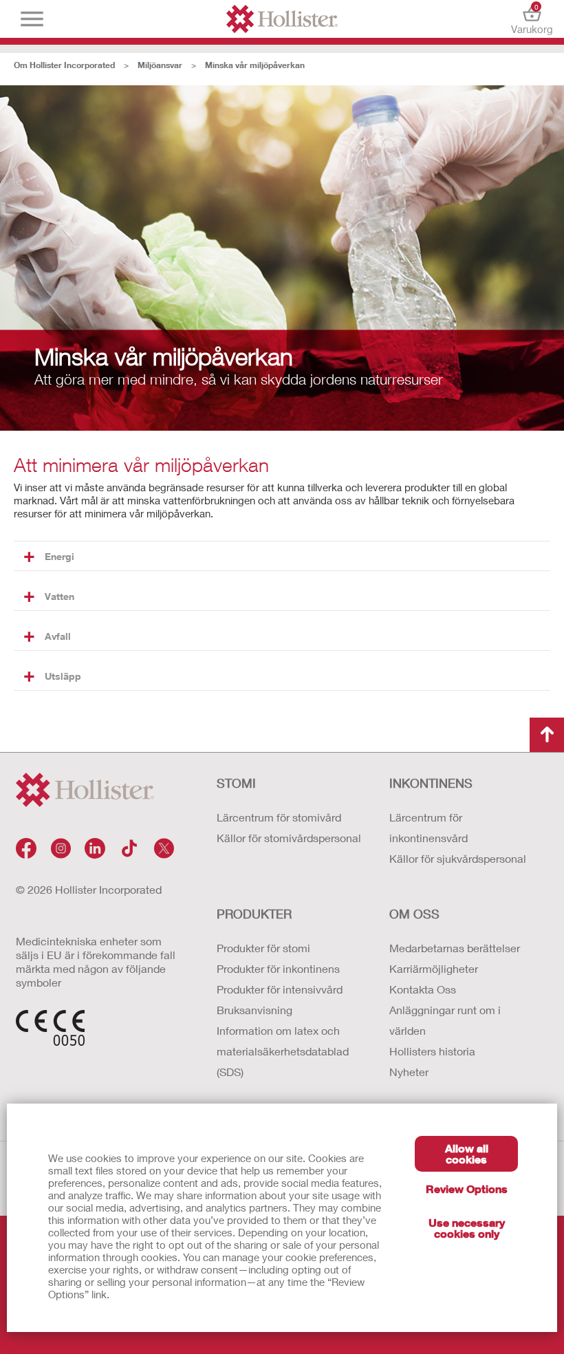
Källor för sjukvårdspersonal (457, 858)
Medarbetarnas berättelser (454, 947)
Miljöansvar (160, 65)
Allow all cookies (466, 1153)
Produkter (254, 913)
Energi (59, 556)
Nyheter (409, 1071)
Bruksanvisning (254, 1009)
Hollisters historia (432, 1050)
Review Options (467, 1188)
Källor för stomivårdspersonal (289, 837)
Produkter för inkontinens (278, 968)
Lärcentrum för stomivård (279, 817)
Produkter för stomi (263, 947)
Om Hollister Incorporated (64, 65)
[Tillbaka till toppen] (547, 735)
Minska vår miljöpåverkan (255, 65)
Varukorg (532, 18)
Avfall (58, 636)
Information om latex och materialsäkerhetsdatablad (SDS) (283, 1051)
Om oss (414, 913)
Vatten (59, 596)
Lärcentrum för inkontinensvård (428, 827)
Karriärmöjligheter (433, 968)
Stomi (236, 783)
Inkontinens (431, 783)
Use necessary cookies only (467, 1228)
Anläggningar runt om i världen (445, 1020)
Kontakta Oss (422, 989)
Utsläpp (63, 676)
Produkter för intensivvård (280, 989)
